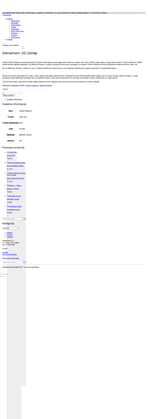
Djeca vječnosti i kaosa (15, 178)
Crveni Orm (11, 155)
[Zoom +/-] (1, 274)
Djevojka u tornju (13, 199)
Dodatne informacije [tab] (14, 99)
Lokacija (10, 237)
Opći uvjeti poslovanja (10, 258)
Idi (24, 219)
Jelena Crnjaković (32, 85)
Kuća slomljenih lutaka (15, 166)
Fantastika (15, 85)
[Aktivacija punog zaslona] (3, 274)
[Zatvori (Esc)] (7, 274)
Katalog (9, 233)
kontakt (5, 252)
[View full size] (22, 47)
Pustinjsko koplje (13, 210)
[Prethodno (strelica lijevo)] (1, 276)
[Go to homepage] (6, 15)
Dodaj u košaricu (8, 95)
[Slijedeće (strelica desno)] (3, 276)
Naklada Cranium (45, 85)
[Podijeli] (5, 274)
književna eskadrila (9, 254)
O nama (9, 235)
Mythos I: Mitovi (13, 189)
